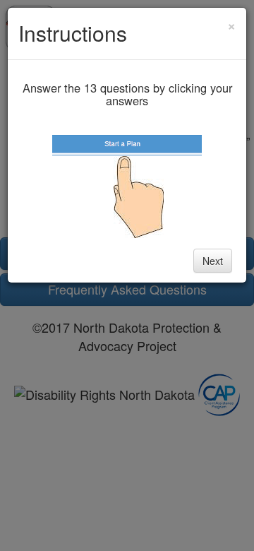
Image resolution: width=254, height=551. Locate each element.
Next (212, 261)
